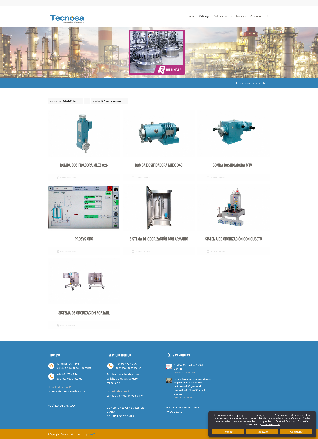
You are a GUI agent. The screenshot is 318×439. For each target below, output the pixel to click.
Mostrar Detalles (67, 177)
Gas (256, 83)
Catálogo (248, 83)
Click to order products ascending (87, 101)
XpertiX (91, 434)
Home (238, 83)
